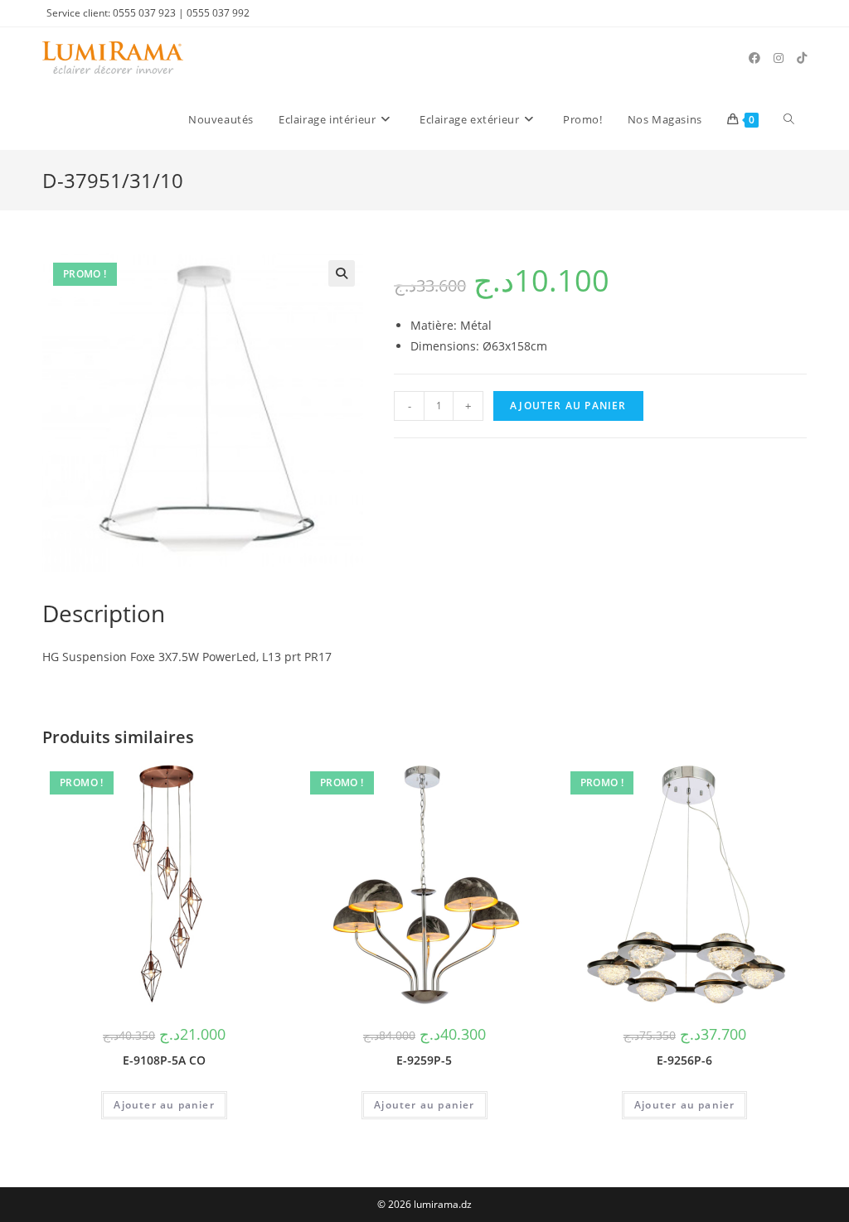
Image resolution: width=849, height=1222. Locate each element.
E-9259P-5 (424, 1060)
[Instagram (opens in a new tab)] (778, 58)
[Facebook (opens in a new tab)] (754, 58)
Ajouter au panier (568, 405)
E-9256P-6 (684, 1060)
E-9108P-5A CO (164, 1060)
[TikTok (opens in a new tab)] (801, 58)
